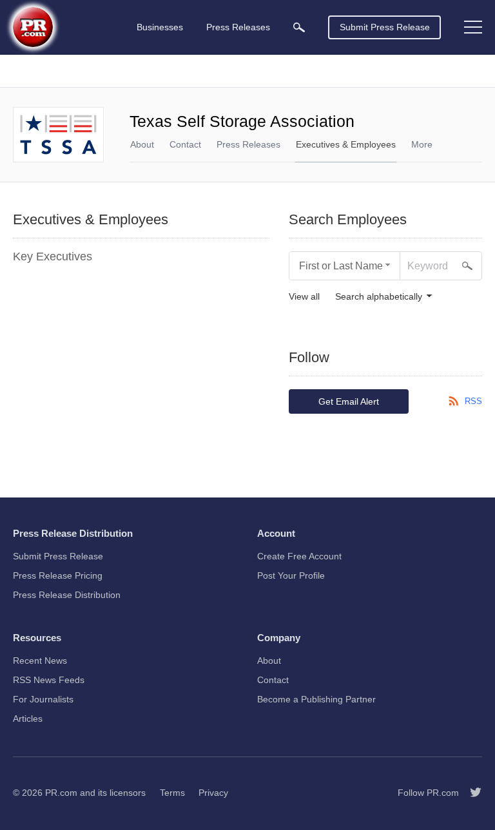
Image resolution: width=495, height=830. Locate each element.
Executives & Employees (346, 144)
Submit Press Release (385, 27)
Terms (172, 792)
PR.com (61, 792)
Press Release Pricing (57, 575)
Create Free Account (299, 556)
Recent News (40, 660)
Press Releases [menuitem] (238, 27)
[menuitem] (299, 27)
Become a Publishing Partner (316, 699)
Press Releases (248, 144)
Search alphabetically (378, 297)
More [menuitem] (421, 144)
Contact (185, 144)
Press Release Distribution (67, 595)
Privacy (213, 792)
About (142, 144)
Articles (28, 718)
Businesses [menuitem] (160, 27)
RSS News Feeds (48, 680)
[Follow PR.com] (470, 793)
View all (304, 297)
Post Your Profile (291, 575)
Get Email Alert (348, 401)
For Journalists (43, 699)
